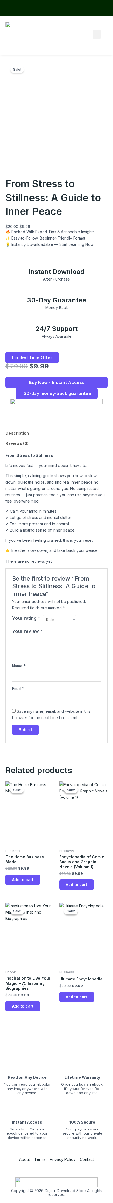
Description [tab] (17, 433)
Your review (27, 631)
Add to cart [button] (22, 879)
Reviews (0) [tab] (17, 443)
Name (19, 665)
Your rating (26, 618)
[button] (97, 34)
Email (18, 688)
